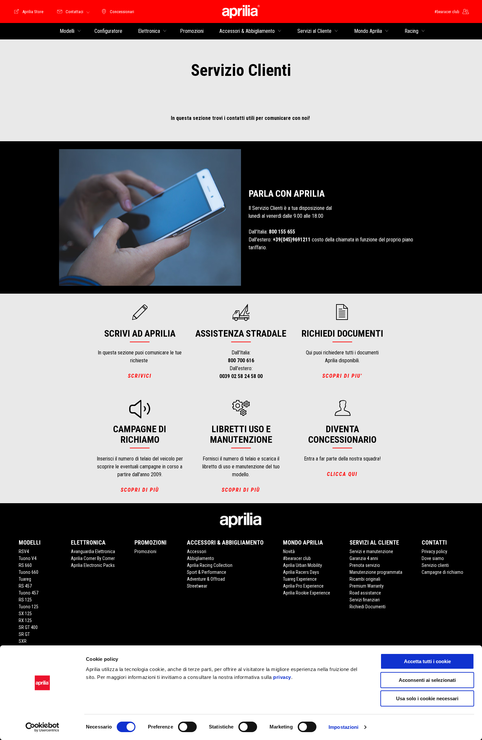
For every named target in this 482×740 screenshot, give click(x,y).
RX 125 (25, 620)
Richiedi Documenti (368, 606)
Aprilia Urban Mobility (302, 565)
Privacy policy (434, 551)
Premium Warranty (367, 586)
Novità (289, 551)
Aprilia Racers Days (301, 572)
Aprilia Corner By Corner (93, 558)
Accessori (196, 551)
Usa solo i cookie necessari (427, 698)
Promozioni (145, 551)
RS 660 (25, 565)
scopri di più (140, 490)
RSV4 (24, 551)
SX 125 (25, 613)
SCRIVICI (139, 376)
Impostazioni (343, 727)
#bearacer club (297, 558)
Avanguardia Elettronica (93, 551)
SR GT (24, 634)
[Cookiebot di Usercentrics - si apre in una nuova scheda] (42, 727)
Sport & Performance (206, 572)
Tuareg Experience (300, 579)
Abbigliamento (200, 558)
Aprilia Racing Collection (209, 565)
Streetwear (197, 586)
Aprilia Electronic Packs (93, 565)
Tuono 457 (28, 592)
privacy (282, 677)
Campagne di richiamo (442, 572)
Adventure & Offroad (206, 579)
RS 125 (25, 599)
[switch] (187, 727)
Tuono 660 (28, 572)
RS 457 (25, 586)
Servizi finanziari (365, 599)
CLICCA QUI (342, 474)
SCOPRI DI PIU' (342, 376)
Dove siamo (433, 558)
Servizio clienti (435, 565)
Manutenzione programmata (376, 572)
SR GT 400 (28, 627)
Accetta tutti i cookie (427, 661)
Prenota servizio (365, 565)
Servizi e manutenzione (371, 551)
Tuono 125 (28, 606)
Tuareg (25, 579)
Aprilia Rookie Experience (306, 592)
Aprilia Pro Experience (303, 586)
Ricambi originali (365, 579)
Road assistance (365, 592)
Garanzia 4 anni (364, 558)
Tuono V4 (27, 558)
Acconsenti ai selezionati (427, 680)
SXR (23, 641)
